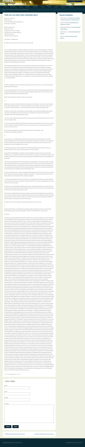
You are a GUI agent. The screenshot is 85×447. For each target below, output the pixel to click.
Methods (28, 6)
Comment (6, 403)
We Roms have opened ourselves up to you (15, 434)
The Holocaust (12, 374)
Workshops (35, 6)
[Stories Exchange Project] (14, 3)
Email (6, 391)
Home (5, 6)
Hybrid (80, 442)
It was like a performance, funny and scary (43, 434)
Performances (13, 6)
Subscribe (71, 6)
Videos (42, 6)
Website (6, 397)
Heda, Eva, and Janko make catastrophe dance (21, 15)
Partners (49, 6)
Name (6, 385)
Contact (56, 6)
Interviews (63, 6)
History (21, 6)
